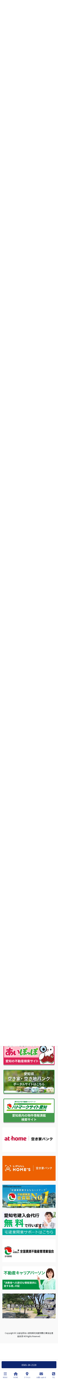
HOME (15, 1377)
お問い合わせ (41, 1377)
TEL (53, 1377)
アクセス (27, 1377)
